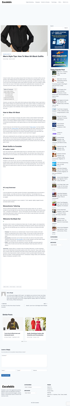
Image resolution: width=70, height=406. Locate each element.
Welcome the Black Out (9, 99)
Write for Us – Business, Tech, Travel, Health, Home (62, 73)
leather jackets (15, 128)
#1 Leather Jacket (9, 93)
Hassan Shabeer (8, 337)
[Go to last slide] (4, 328)
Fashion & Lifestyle (7, 54)
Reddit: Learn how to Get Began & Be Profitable (36, 304)
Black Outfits (6, 286)
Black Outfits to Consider (10, 92)
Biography (37, 2)
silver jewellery (20, 239)
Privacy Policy (50, 390)
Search (51, 26)
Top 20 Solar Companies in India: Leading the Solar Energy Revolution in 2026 (63, 111)
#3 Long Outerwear (10, 96)
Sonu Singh (10, 292)
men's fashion (12, 286)
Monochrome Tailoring (9, 97)
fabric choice (33, 126)
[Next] (44, 328)
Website (35, 370)
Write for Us (65, 2)
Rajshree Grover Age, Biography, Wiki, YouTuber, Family (62, 148)
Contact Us (59, 132)
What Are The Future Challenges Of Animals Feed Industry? (62, 118)
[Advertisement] (35, 12)
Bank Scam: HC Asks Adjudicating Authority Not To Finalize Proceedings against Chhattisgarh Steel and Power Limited (59, 82)
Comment (4, 355)
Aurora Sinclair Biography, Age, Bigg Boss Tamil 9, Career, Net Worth (62, 179)
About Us (49, 387)
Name (3, 370)
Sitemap (49, 392)
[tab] (24, 341)
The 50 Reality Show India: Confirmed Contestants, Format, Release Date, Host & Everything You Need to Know (60, 93)
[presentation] (13, 324)
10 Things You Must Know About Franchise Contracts (10, 305)
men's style (19, 286)
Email (19, 370)
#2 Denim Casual (9, 95)
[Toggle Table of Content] (15, 89)
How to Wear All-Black (9, 91)
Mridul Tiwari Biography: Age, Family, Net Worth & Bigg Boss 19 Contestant (62, 204)
